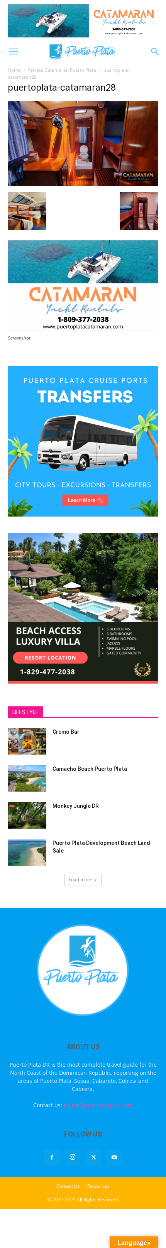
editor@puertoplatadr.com (98, 1105)
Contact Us (68, 1186)
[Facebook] (51, 1157)
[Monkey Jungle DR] (27, 815)
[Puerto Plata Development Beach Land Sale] (27, 852)
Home (14, 70)
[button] (13, 51)
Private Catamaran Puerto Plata (62, 70)
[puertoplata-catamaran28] (83, 184)
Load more (80, 879)
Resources (98, 1186)
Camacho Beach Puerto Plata (90, 769)
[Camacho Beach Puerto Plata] (27, 778)
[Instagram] (72, 1157)
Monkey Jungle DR (76, 806)
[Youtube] (114, 1157)
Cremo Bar (66, 732)
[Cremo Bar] (27, 741)
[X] (93, 1157)
